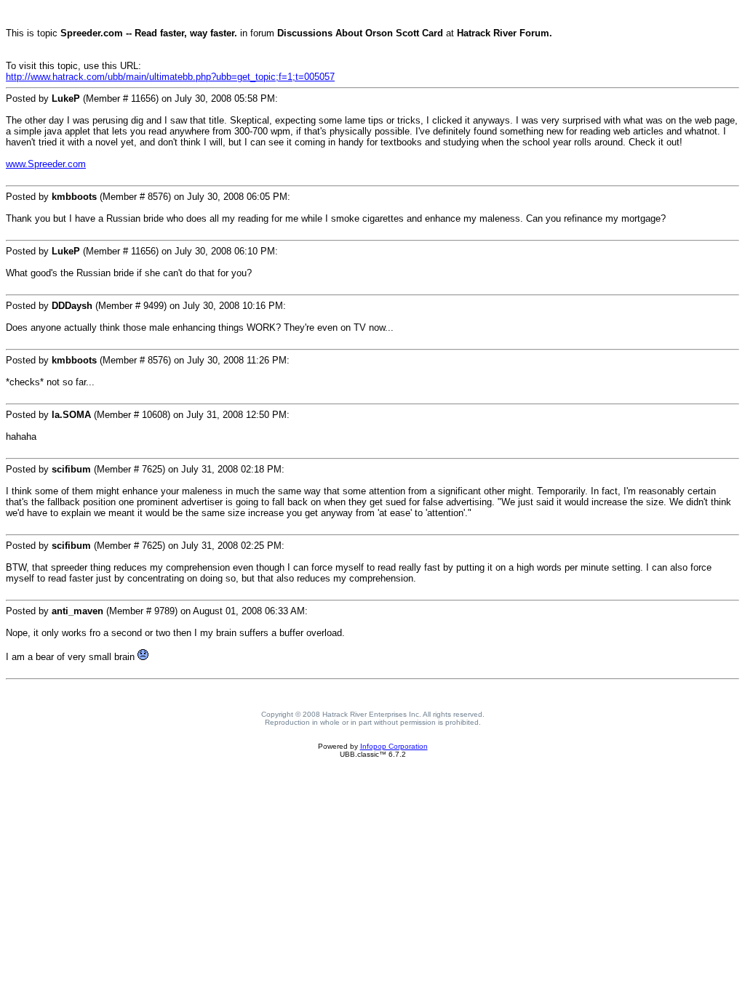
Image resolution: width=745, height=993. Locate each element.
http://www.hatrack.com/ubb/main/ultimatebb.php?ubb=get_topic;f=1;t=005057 (170, 76)
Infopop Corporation (394, 746)
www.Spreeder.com (46, 163)
